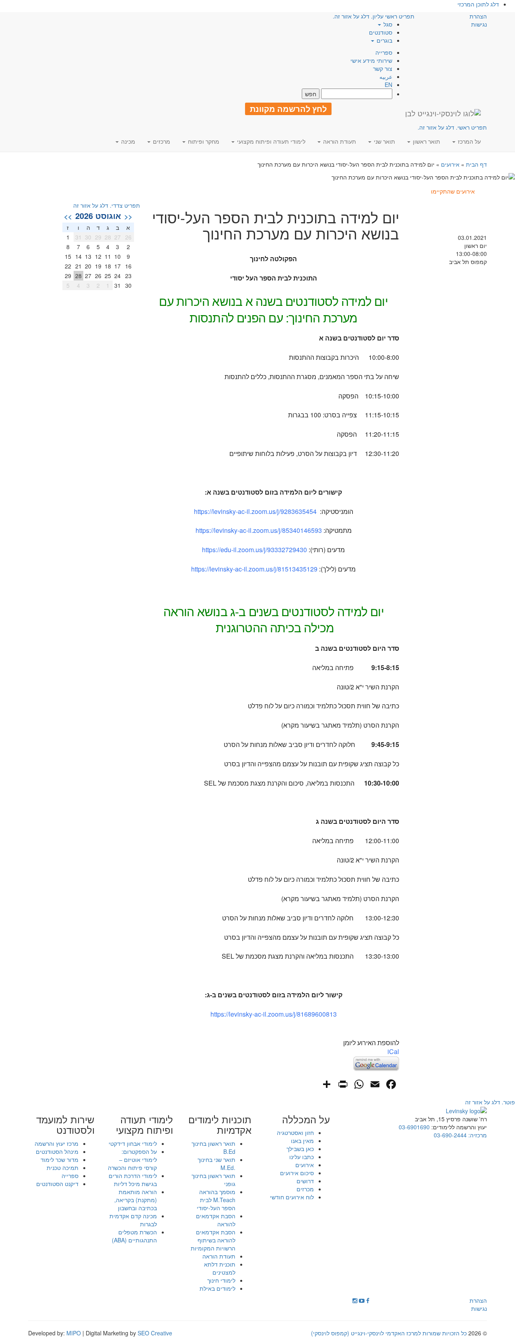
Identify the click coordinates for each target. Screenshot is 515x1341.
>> (68, 216)
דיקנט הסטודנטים (57, 1184)
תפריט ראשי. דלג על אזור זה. (452, 127)
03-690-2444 (450, 1135)
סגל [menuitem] (387, 24)
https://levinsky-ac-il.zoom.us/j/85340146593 (259, 530)
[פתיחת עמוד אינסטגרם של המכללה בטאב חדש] (354, 1300)
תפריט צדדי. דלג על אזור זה (106, 205)
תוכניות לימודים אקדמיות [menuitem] (219, 1124)
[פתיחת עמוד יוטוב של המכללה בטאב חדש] (362, 1300)
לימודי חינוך (221, 1280)
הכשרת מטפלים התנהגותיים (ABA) (134, 1236)
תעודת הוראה (218, 1256)
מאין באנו (302, 1141)
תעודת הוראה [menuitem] (338, 141)
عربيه (385, 76)
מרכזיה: (477, 1135)
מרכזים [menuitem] (160, 141)
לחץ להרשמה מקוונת (288, 108)
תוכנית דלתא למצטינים (219, 1268)
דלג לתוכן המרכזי (478, 4)
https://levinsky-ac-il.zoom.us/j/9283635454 (255, 511)
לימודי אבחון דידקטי (133, 1143)
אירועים (450, 164)
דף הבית (476, 164)
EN (388, 84)
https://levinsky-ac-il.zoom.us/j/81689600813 (273, 1014)
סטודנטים (380, 32)
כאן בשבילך (300, 1149)
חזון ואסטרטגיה (295, 1133)
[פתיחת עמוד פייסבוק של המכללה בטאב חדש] (367, 1300)
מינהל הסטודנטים (57, 1151)
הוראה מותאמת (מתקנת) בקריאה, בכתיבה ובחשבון (135, 1200)
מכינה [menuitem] (127, 141)
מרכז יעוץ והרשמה (56, 1143)
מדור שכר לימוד (59, 1159)
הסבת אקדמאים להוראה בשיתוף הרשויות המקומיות (213, 1240)
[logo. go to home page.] (443, 113)
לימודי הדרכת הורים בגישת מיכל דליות (133, 1180)
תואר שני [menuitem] (383, 141)
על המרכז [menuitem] (468, 141)
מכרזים (305, 1189)
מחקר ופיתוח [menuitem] (202, 141)
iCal (393, 1051)
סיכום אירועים (297, 1173)
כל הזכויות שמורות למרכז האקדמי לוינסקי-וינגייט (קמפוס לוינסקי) (389, 1333)
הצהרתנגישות (478, 20)
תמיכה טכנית (62, 1168)
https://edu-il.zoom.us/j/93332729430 (254, 549)
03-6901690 (414, 1127)
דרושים (305, 1181)
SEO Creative (155, 1333)
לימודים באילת (217, 1288)
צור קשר (382, 68)
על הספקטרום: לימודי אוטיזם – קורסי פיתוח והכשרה (132, 1159)
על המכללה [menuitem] (306, 1119)
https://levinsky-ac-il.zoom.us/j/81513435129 (254, 569)
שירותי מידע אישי (371, 60)
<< (128, 216)
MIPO (73, 1333)
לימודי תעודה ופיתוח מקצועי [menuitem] (270, 141)
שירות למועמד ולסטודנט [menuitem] (65, 1124)
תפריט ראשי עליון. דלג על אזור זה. (373, 16)
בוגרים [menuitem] (383, 40)
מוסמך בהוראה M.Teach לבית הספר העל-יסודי (216, 1200)
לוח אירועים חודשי (292, 1197)
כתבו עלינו (301, 1157)
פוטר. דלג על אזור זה (490, 1102)
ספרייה (383, 52)
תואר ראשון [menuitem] (425, 141)
